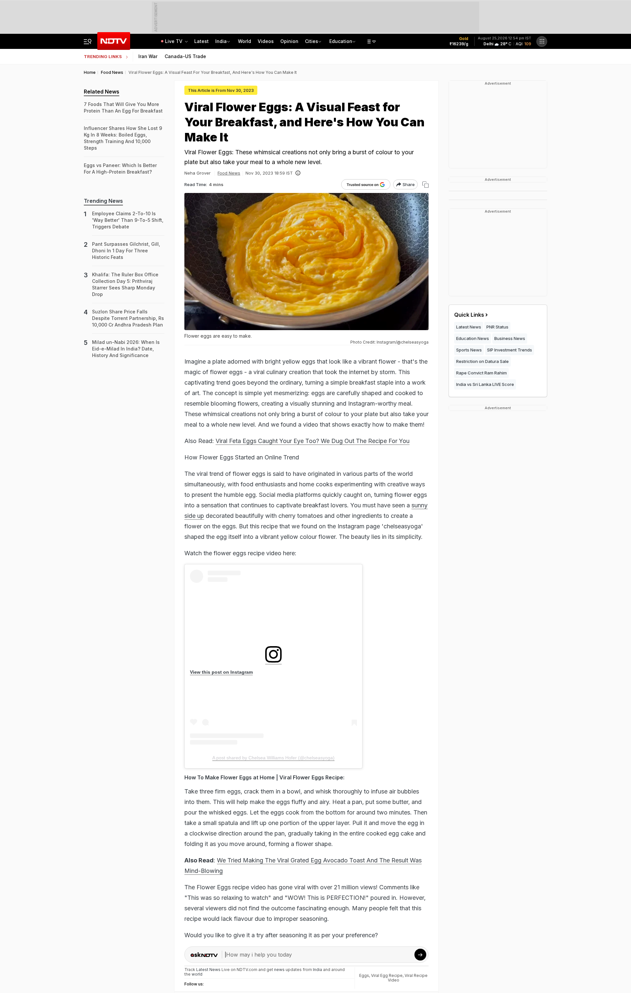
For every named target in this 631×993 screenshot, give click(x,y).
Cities (311, 41)
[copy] (425, 184)
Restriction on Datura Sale (482, 361)
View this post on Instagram (221, 672)
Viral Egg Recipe (387, 975)
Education (340, 41)
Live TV (174, 41)
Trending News (103, 201)
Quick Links (469, 314)
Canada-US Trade (185, 56)
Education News (472, 338)
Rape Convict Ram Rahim (481, 372)
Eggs (364, 975)
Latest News (468, 326)
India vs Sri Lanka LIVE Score (485, 384)
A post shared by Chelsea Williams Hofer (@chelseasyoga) (273, 757)
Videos (266, 41)
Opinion (289, 41)
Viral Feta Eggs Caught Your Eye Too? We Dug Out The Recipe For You (312, 440)
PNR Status (497, 326)
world (197, 974)
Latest (201, 41)
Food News (229, 173)
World (244, 41)
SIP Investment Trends (509, 349)
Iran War (147, 56)
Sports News (469, 349)
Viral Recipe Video (408, 977)
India (221, 41)
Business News (509, 338)
